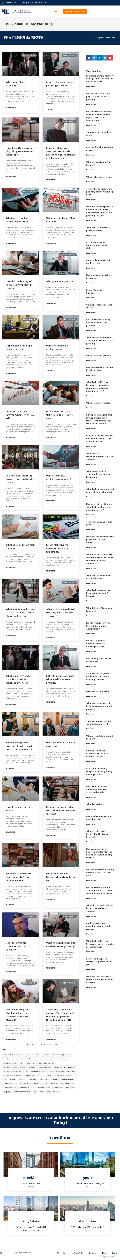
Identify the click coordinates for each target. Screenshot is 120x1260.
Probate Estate (23, 1083)
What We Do (78, 1253)
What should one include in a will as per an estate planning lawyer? (20, 613)
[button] (56, 11)
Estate (6, 1059)
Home (93, 38)
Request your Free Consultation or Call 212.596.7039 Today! (60, 1120)
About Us (61, 1253)
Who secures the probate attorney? (60, 744)
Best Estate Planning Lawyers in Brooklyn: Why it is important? (99, 771)
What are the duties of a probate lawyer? (98, 229)
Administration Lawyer (12, 1055)
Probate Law (37, 1083)
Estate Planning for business (40, 1067)
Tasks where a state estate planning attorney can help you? (99, 191)
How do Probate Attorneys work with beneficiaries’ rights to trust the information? (99, 116)
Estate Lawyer (33, 1059)
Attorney (35, 1055)
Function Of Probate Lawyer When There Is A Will (20, 415)
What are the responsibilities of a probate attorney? (100, 456)
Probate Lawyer (51, 1083)
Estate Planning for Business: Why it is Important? (57, 548)
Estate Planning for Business (96, 292)
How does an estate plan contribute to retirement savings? (60, 810)
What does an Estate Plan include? (60, 219)
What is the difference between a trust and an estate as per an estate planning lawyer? (97, 387)
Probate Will (58, 1088)
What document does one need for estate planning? (61, 944)
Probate (54, 1079)
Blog (104, 1253)
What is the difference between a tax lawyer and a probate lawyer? (100, 944)
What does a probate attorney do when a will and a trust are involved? (20, 746)
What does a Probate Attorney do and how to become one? (98, 474)
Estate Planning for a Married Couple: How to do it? (59, 415)
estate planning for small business (63, 1071)
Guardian (47, 1075)
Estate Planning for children (64, 1067)
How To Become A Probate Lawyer (99, 523)
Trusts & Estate (20, 10)
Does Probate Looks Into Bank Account (99, 262)
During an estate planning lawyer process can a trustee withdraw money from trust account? (99, 419)
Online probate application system (99, 306)
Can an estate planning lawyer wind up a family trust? (20, 479)
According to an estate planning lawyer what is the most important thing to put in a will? (60, 1015)
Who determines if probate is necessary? (58, 477)
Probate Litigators (67, 1083)
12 (56, 1044)
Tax (35, 1092)
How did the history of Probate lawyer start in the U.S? (19, 285)
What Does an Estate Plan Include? (20, 546)
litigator (22, 1079)
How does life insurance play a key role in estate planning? (20, 151)
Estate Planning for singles (36, 1071)
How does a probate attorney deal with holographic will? (95, 643)
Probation (70, 1088)
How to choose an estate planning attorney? (60, 84)
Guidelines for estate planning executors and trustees (98, 926)
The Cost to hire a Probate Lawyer (98, 134)
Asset (26, 1055)
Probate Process (44, 1088)
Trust (42, 1092)
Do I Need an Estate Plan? (98, 691)
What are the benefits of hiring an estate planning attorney (99, 706)
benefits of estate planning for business (58, 1055)
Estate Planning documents (14, 1067)
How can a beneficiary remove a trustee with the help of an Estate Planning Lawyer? (99, 853)
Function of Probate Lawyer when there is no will (60, 877)
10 (50, 1044)
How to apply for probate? (99, 355)
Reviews (92, 1253)
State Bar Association (22, 1092)
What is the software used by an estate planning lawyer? (99, 593)
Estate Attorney (18, 1059)
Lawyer (12, 1079)
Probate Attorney (67, 1079)
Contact (115, 1253)
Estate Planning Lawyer (12, 1075)
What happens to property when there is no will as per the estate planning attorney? (100, 559)
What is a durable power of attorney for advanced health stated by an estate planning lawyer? (99, 211)
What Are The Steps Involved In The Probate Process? (98, 834)
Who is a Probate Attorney (15, 84)
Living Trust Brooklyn (21, 1252)
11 (53, 1044)
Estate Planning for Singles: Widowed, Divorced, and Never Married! (17, 1015)
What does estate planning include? (99, 737)
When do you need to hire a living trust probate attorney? (99, 908)
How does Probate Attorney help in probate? (16, 946)
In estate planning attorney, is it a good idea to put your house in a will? (100, 78)
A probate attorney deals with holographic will (98, 723)
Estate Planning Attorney (13, 1063)
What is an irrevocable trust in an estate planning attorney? (19, 679)
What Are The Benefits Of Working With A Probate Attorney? (60, 613)
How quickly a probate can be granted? (99, 660)
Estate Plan (45, 1059)
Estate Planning (60, 1059)
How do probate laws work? (18, 808)
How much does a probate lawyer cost (99, 277)
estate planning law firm (21, 12)
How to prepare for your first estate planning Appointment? (98, 625)
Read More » (11, 107)
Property (7, 1092)
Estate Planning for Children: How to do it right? (97, 245)
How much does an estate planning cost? (98, 818)
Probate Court (9, 1083)
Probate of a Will (10, 1088)
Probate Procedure (27, 1088)
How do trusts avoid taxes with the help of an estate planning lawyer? (99, 507)
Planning (43, 1079)
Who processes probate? (60, 281)
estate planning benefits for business (40, 1063)
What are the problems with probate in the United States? (100, 539)
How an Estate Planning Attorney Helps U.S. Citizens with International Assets (100, 890)
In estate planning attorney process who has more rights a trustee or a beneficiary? (60, 153)
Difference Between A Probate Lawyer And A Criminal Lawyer (97, 753)
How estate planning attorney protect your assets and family (97, 789)
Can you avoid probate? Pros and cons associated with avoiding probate (100, 438)
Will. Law (56, 1092)
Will (48, 1092)
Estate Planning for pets (13, 1071)
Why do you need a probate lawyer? (57, 347)
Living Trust (33, 1079)
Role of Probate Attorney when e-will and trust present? (60, 679)
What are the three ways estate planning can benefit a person (20, 877)
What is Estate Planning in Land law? (99, 610)
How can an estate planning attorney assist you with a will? (100, 872)
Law (5, 1079)
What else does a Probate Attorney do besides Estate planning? (99, 340)
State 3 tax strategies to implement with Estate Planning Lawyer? (97, 676)
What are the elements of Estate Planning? (98, 577)
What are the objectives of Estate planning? (19, 219)
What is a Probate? (95, 804)
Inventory (70, 1075)
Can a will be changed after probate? (99, 149)
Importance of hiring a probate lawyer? (19, 347)
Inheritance (59, 1075)
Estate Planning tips (32, 1075)
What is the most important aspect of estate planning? (100, 491)
